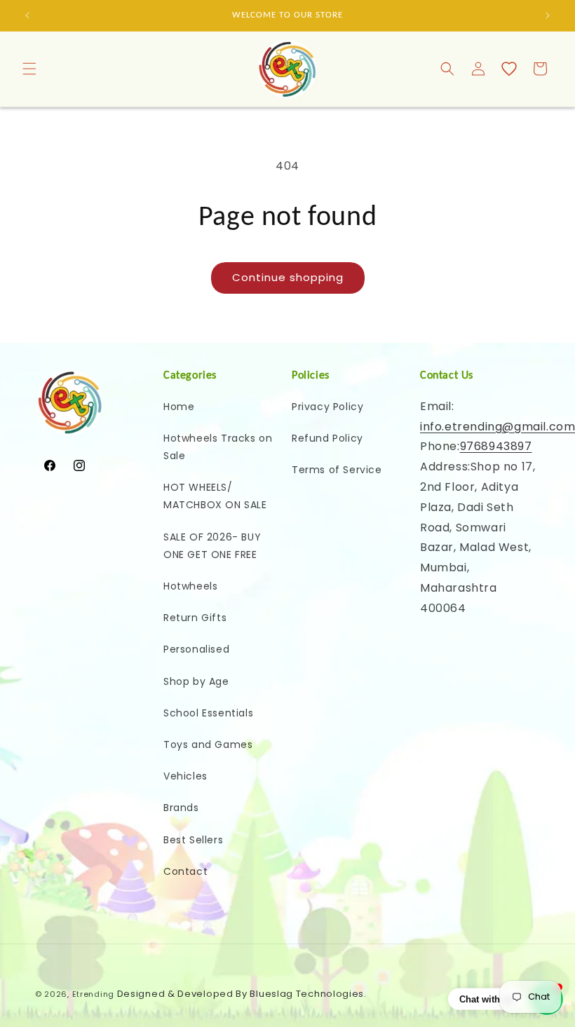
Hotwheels (190, 586)
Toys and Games (207, 744)
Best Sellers (193, 840)
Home (178, 407)
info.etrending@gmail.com (497, 427)
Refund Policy (327, 438)
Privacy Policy (327, 407)
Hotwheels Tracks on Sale (217, 447)
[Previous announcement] (27, 15)
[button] (29, 68)
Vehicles (185, 776)
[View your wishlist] (509, 68)
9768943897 (496, 446)
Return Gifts (194, 618)
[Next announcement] (547, 15)
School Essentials (208, 713)
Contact (185, 871)
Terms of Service (337, 470)
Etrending (93, 994)
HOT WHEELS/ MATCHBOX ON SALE (215, 496)
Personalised (196, 649)
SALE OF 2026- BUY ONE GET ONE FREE (212, 546)
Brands (181, 808)
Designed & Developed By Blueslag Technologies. (242, 993)
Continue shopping (288, 277)
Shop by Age (196, 681)
